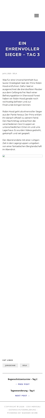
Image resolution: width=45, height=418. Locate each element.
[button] (36, 15)
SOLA (24, 365)
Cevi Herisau (33, 407)
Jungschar (10, 365)
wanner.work (30, 413)
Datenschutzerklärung (22, 410)
